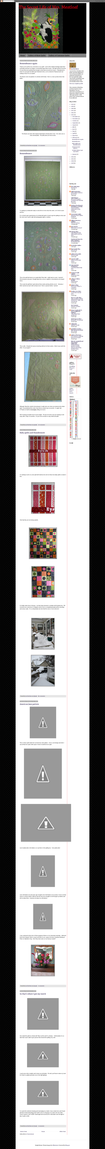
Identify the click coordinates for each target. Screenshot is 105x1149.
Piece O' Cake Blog (76, 297)
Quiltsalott (74, 324)
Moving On (74, 187)
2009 (72, 163)
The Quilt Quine (75, 186)
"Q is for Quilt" (75, 259)
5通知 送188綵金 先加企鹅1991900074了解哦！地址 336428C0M (77, 300)
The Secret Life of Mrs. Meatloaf (48, 7)
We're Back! (74, 331)
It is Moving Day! (75, 241)
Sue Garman (74, 305)
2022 (72, 104)
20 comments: (41, 424)
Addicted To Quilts (76, 254)
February (75, 137)
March (74, 135)
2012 (72, 157)
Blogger (67, 1145)
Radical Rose (74, 281)
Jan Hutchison (75, 69)
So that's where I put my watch (33, 994)
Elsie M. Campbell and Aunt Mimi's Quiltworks (77, 342)
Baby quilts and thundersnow (32, 433)
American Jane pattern (29, 704)
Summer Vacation (75, 306)
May (73, 131)
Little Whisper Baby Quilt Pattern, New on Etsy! (76, 234)
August (74, 125)
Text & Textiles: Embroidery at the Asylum (75, 209)
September (75, 123)
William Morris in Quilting (75, 221)
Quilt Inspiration (75, 191)
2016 (72, 108)
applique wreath (75, 325)
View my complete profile (76, 83)
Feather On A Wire (76, 291)
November (75, 118)
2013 (72, 114)
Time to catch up (75, 223)
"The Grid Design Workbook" (75, 314)
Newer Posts (23, 1131)
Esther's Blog (74, 285)
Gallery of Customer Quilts (59, 56)
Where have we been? (76, 228)
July (73, 127)
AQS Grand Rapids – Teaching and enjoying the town (77, 200)
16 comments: (41, 145)
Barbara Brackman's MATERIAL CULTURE (77, 206)
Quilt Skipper (74, 198)
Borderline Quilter (76, 245)
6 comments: (41, 985)
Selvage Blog (74, 231)
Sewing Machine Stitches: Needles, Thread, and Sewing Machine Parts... (76, 347)
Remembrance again (28, 63)
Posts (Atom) (30, 1134)
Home (22, 56)
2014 (72, 112)
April (73, 133)
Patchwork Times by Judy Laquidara (76, 240)
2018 (72, 106)
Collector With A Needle (75, 279)
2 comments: (41, 1126)
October (74, 120)
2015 (72, 110)
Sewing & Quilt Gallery (75, 273)
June (73, 129)
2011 (72, 159)
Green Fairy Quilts (76, 214)
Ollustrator (55, 1145)
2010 (72, 161)
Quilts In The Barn (76, 335)
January (74, 154)
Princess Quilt (74, 255)
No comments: (41, 696)
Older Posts (62, 1131)
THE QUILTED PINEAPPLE (75, 266)
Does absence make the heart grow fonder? (77, 337)
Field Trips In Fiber (76, 319)
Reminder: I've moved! (77, 320)
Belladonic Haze (75, 275)
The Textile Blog (75, 249)
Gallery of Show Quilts (37, 56)
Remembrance (26, 153)
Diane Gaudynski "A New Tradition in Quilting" (76, 311)
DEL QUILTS (74, 226)
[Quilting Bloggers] (72, 369)
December (75, 116)
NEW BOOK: (74, 250)
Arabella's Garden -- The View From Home (77, 329)
